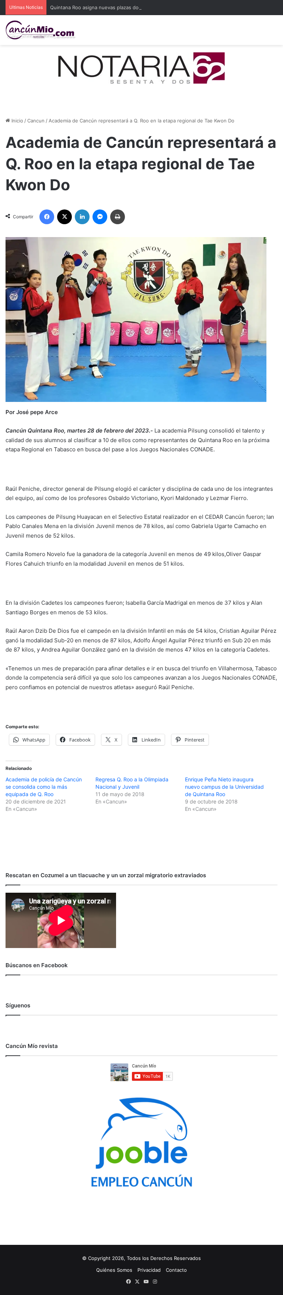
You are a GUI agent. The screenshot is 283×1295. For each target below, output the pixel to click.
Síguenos (18, 1005)
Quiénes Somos (114, 1270)
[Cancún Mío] (41, 30)
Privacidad (149, 1270)
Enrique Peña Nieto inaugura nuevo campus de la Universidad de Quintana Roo (224, 786)
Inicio (16, 121)
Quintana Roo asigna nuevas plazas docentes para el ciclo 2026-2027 (130, 7)
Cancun (36, 121)
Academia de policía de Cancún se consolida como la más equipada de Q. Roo (44, 786)
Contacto (176, 1270)
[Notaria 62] (141, 67)
